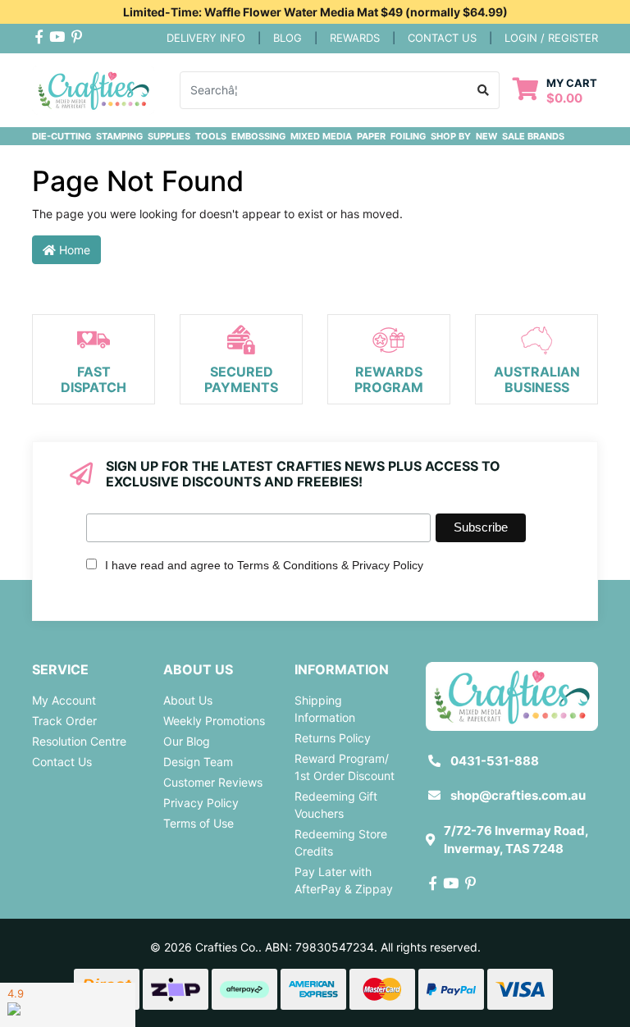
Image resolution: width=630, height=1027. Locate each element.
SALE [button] (513, 136)
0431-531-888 (494, 761)
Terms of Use (198, 823)
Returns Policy (332, 738)
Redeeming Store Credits (340, 842)
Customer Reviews (212, 782)
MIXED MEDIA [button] (321, 136)
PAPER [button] (371, 136)
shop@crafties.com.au (518, 795)
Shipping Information (324, 708)
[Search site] (484, 90)
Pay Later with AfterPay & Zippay (343, 880)
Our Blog (186, 741)
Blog (287, 37)
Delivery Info (206, 37)
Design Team (198, 762)
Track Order (64, 721)
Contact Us (62, 762)
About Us (187, 700)
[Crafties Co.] (93, 88)
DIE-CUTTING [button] (61, 136)
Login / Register (551, 37)
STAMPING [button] (119, 136)
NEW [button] (486, 136)
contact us (442, 37)
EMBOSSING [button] (258, 136)
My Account (64, 700)
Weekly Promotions (214, 721)
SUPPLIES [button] (169, 136)
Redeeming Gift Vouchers (335, 804)
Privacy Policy (201, 803)
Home (73, 250)
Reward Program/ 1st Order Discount (344, 767)
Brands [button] (545, 136)
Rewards (355, 37)
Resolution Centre (79, 741)
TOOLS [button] (210, 136)
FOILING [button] (408, 136)
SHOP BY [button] (451, 136)
